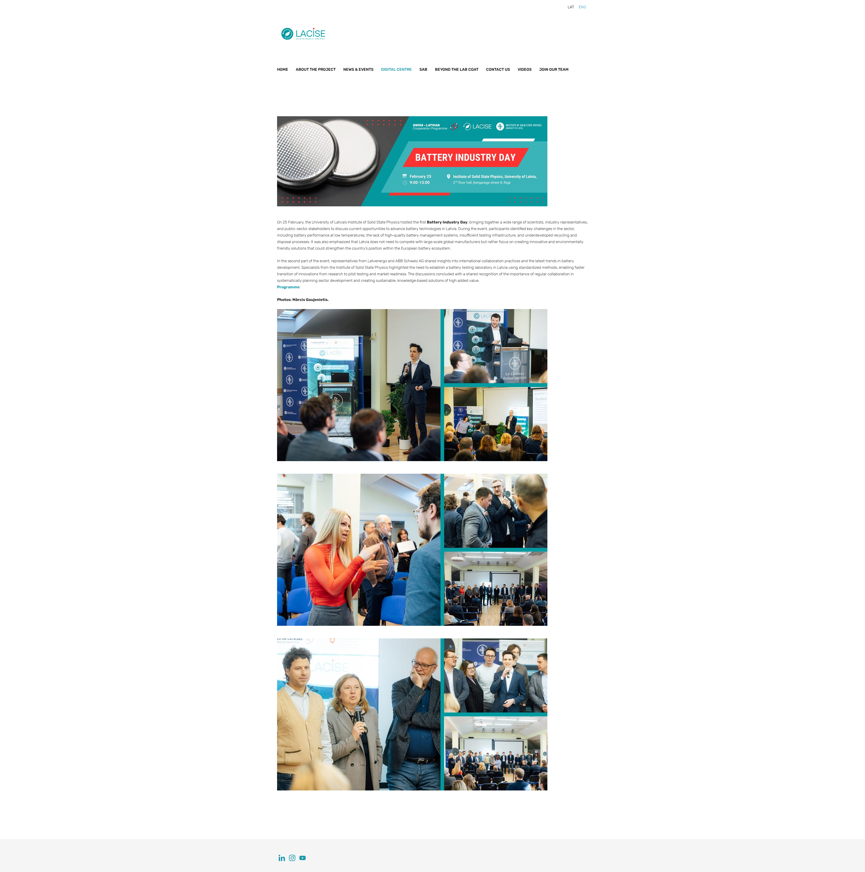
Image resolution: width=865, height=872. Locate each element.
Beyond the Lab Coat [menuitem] (456, 69)
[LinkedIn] (282, 858)
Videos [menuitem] (525, 69)
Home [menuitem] (282, 69)
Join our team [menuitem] (554, 69)
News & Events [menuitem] (358, 69)
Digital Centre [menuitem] (396, 69)
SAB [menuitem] (423, 69)
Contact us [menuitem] (498, 69)
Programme (288, 287)
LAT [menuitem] (571, 7)
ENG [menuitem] (582, 7)
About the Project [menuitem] (316, 69)
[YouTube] (302, 858)
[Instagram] (292, 858)
